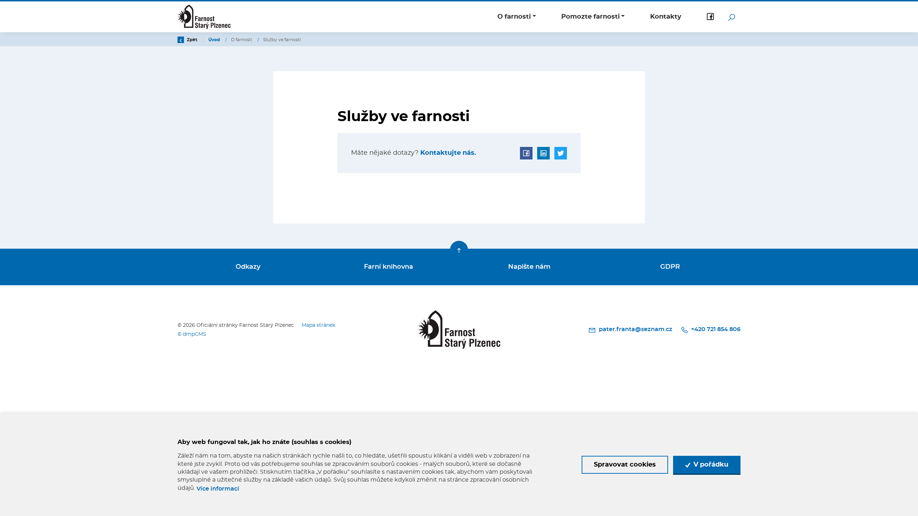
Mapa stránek (318, 325)
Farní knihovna (388, 267)
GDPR (670, 267)
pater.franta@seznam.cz (635, 329)
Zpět (191, 40)
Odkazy (248, 267)
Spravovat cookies (625, 465)
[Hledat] (731, 17)
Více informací (218, 489)
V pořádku (710, 465)
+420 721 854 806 (715, 329)
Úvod (214, 40)
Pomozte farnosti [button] (590, 17)
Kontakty (665, 17)
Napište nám (529, 267)
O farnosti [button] (514, 17)
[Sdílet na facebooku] (526, 153)
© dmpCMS (192, 334)
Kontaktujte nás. (447, 153)
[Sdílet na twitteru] (560, 153)
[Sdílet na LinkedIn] (543, 153)
